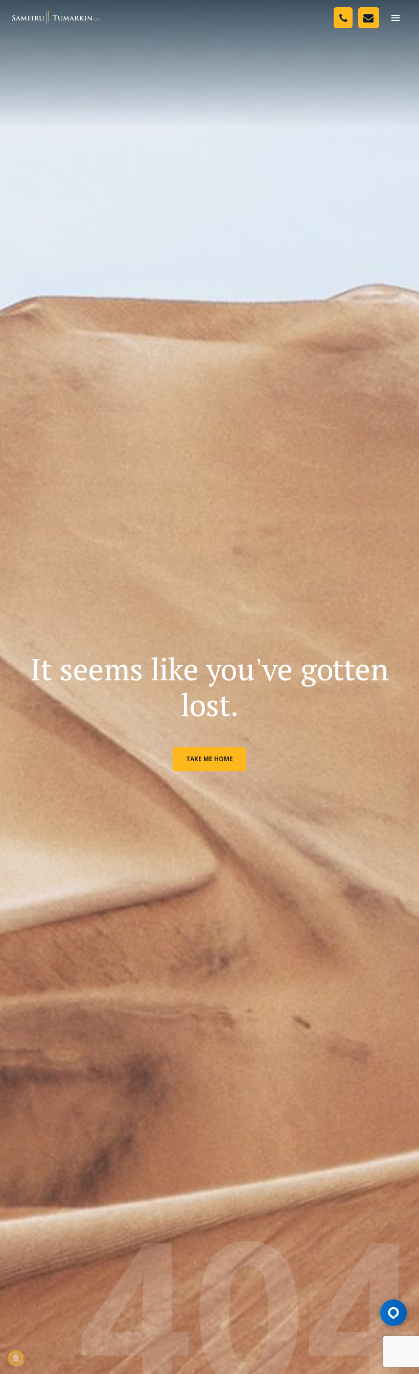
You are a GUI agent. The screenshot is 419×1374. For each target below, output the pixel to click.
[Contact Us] (368, 17)
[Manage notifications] (16, 1358)
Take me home (209, 758)
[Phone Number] (343, 17)
